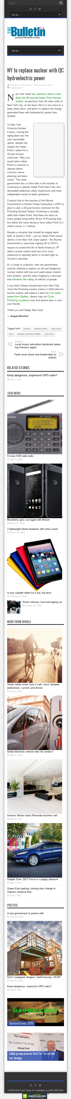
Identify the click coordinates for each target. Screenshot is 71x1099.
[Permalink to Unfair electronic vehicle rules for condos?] (34, 749)
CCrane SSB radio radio (20, 456)
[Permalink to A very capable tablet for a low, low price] (34, 590)
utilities (49, 334)
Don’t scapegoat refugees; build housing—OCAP (34, 977)
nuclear (56, 329)
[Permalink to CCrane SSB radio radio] (34, 453)
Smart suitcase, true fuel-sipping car (42, 602)
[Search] (61, 3)
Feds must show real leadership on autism (35, 355)
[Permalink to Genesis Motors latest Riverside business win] (34, 813)
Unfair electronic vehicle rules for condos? (30, 751)
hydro (26, 329)
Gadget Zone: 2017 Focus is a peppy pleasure (32, 879)
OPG (11, 334)
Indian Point (40, 329)
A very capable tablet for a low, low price (29, 592)
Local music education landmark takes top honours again (38, 344)
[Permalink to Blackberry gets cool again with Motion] (34, 517)
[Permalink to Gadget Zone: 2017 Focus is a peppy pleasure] (34, 876)
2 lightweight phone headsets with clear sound (32, 529)
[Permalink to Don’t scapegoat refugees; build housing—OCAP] (34, 974)
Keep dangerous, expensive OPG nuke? (32, 375)
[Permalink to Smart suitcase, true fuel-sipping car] (13, 612)
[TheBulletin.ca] (27, 36)
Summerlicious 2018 (21, 1023)
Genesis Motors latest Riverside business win (32, 815)
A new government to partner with (25, 913)
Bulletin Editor (26, 85)
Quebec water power (29, 334)
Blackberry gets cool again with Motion (28, 519)
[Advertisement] (48, 149)
